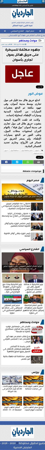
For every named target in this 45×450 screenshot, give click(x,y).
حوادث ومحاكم (28, 41)
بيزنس (35, 372)
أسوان (36, 150)
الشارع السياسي (29, 249)
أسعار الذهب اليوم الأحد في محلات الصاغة (33, 387)
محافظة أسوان (14, 150)
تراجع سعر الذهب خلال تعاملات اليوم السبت (33, 408)
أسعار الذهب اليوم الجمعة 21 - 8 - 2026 (12, 408)
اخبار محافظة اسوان (26, 150)
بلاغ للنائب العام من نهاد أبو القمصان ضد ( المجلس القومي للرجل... (16, 339)
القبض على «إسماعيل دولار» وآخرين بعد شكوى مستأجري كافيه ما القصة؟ (17, 329)
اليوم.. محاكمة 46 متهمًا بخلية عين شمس (16, 358)
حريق (5, 150)
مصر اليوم (33, 180)
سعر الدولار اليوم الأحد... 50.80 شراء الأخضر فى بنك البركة (12, 389)
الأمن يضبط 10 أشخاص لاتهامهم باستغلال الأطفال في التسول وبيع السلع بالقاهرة (16, 349)
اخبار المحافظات (37, 153)
